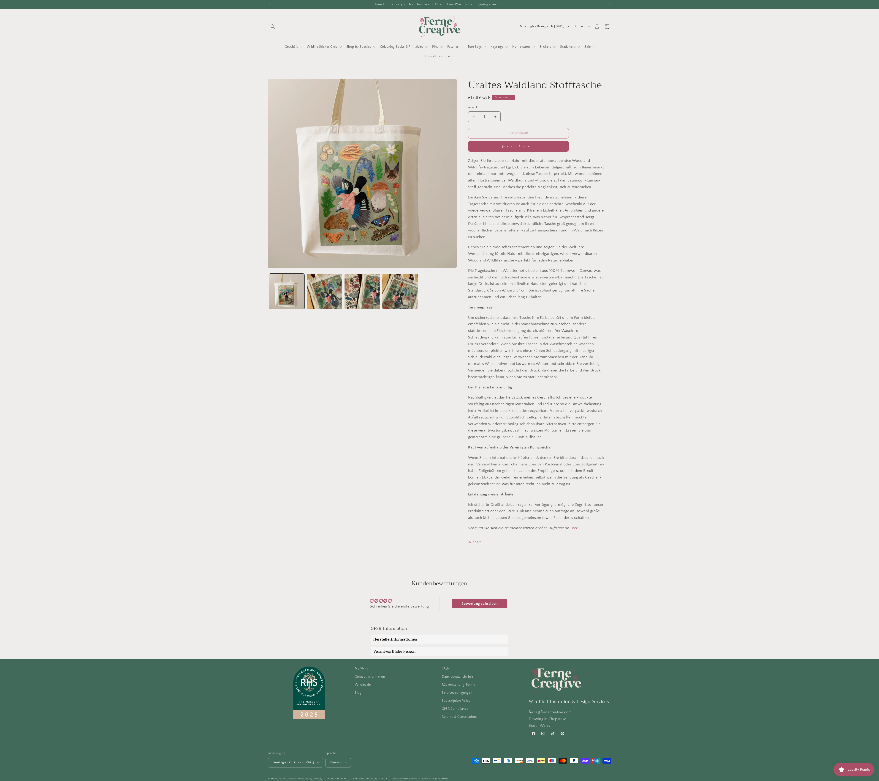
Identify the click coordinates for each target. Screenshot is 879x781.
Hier (574, 528)
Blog (358, 693)
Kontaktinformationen (404, 778)
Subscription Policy (456, 701)
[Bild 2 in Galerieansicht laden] (324, 291)
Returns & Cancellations (459, 717)
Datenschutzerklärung (363, 778)
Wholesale (363, 684)
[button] (273, 27)
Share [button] (477, 542)
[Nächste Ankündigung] (610, 4)
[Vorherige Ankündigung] (269, 4)
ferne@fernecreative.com (550, 712)
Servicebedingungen (457, 693)
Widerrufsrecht (336, 778)
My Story (361, 668)
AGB (384, 778)
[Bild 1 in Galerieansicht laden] (286, 291)
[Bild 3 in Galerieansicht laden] (362, 291)
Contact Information (370, 676)
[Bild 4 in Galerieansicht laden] (400, 291)
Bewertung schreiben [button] (479, 604)
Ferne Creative (288, 778)
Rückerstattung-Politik (458, 684)
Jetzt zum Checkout (518, 146)
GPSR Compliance (455, 709)
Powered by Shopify (310, 778)
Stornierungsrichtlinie (435, 778)
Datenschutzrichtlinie (458, 676)
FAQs (446, 668)
